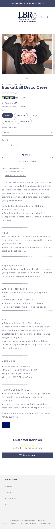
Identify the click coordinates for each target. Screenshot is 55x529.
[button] (5, 17)
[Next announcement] (50, 3)
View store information (15, 175)
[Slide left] (22, 79)
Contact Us (10, 498)
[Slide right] (33, 79)
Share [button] (7, 425)
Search (8, 486)
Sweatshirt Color (9, 127)
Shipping (5, 106)
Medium (21, 115)
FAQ (7, 504)
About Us (9, 492)
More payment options (28, 161)
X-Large (9, 121)
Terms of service (31, 523)
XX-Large (24, 121)
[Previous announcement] (5, 3)
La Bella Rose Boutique (26, 520)
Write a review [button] (27, 455)
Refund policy (16, 523)
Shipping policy (46, 523)
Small (7, 115)
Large (34, 115)
